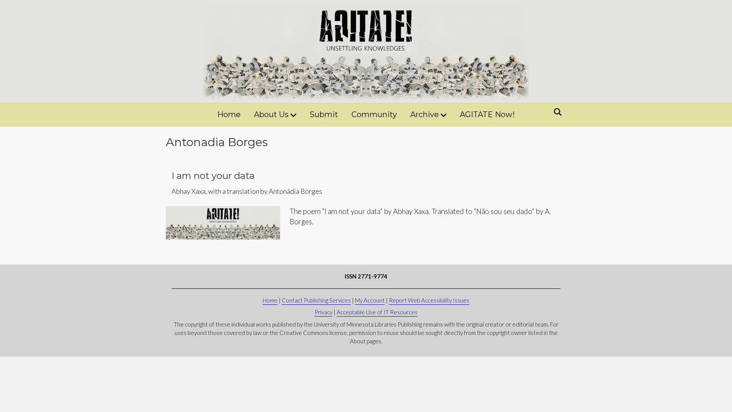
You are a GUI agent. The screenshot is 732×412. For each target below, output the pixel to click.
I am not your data (213, 175)
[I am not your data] (223, 221)
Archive (424, 114)
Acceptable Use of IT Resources (377, 312)
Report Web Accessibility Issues (429, 300)
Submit (324, 114)
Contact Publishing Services (316, 300)
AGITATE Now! (487, 114)
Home (229, 114)
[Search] (555, 112)
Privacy (323, 312)
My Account (370, 300)
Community (374, 114)
